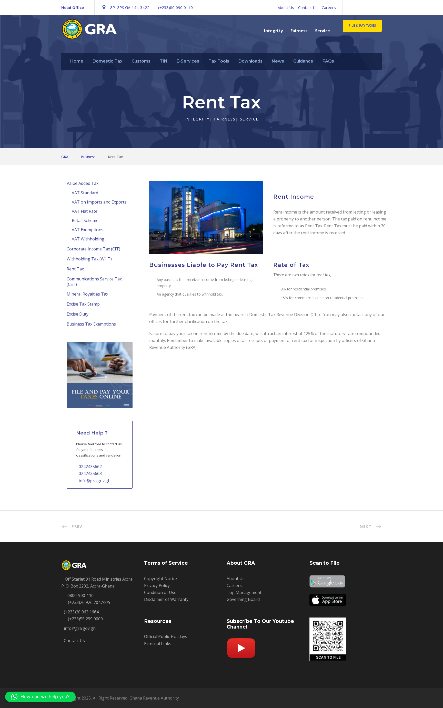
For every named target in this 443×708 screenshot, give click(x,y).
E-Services (188, 61)
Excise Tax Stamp (83, 304)
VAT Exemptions (87, 229)
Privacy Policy (157, 585)
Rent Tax (75, 269)
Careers (329, 7)
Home (76, 61)
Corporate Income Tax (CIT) (93, 249)
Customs (141, 61)
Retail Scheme (85, 220)
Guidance (303, 61)
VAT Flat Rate (84, 211)
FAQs (328, 61)
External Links (157, 643)
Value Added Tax (82, 183)
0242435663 (90, 473)
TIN (163, 61)
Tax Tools (218, 61)
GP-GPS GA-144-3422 (129, 7)
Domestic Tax (107, 61)
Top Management (244, 592)
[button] (40, 697)
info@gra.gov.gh (94, 480)
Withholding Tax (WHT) (89, 259)
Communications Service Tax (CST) (94, 281)
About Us (286, 7)
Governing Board (243, 599)
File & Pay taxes (362, 25)
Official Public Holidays (165, 636)
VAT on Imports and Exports (99, 202)
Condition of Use (160, 592)
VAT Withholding (88, 239)
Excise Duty (77, 314)
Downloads (250, 61)
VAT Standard (85, 193)
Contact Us (308, 7)
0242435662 (90, 466)
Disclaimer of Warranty (166, 599)
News (278, 61)
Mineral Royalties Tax (87, 294)
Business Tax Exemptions (91, 324)
